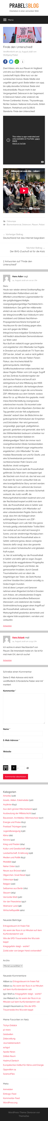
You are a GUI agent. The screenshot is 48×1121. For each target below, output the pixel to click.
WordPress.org (10, 1102)
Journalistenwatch (11, 1043)
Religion (6, 884)
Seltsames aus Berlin (13, 888)
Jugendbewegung (11, 831)
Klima (5, 835)
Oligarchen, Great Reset (14, 875)
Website (7, 751)
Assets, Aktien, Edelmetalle (15, 800)
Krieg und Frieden (11, 844)
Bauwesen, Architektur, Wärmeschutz (20, 818)
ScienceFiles (9, 1074)
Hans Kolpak (18, 637)
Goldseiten (8, 1034)
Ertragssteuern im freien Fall (16, 926)
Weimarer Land (10, 906)
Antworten (7, 626)
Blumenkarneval (14, 224)
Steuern (6, 893)
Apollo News (9, 1052)
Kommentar (9, 691)
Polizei (42, 224)
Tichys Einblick (10, 1025)
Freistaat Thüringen (12, 826)
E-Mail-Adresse (11, 740)
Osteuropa (11, 221)
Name (6, 729)
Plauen (35, 224)
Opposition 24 (9, 1069)
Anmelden (8, 1089)
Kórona (6, 840)
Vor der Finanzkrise (12, 901)
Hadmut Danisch (11, 1060)
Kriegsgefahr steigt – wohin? (16, 946)
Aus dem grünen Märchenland (17, 809)
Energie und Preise (12, 822)
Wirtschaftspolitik (11, 910)
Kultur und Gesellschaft (14, 848)
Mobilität (7, 862)
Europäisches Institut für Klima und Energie (23, 1065)
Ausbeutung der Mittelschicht (17, 813)
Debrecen (26, 224)
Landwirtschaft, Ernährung (15, 853)
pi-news (7, 1030)
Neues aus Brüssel (12, 870)
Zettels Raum (9, 1056)
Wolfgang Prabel (10, 55)
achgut (6, 1047)
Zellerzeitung (9, 1038)
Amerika (7, 796)
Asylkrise (7, 804)
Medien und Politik (11, 857)
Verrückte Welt (10, 897)
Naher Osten (9, 866)
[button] (5, 61)
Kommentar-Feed (11, 1098)
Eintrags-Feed (9, 1094)
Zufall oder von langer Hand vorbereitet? (22, 950)
